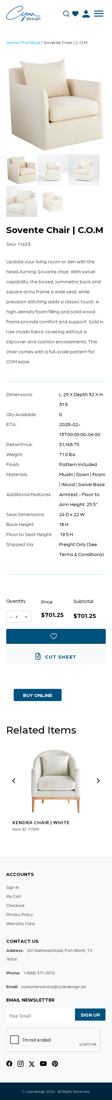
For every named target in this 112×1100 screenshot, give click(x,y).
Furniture (31, 42)
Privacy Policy (19, 914)
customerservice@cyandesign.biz (53, 986)
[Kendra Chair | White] (56, 781)
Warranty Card (20, 923)
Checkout (15, 905)
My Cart (13, 895)
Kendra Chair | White (41, 822)
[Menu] (98, 13)
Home (12, 42)
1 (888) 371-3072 (39, 972)
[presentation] (14, 781)
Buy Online (37, 695)
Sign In (12, 886)
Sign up (90, 1015)
